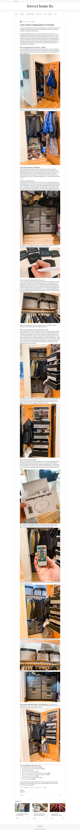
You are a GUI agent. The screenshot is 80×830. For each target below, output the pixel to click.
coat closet (44, 787)
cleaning (36, 787)
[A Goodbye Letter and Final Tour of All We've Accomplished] (22, 807)
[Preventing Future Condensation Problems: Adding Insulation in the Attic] (57, 807)
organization (26, 787)
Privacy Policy (40, 826)
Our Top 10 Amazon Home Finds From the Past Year (39, 814)
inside (22, 787)
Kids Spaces (50, 14)
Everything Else (22, 791)
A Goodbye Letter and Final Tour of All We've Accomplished (22, 814)
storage (31, 787)
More (55, 14)
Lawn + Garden (39, 14)
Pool (44, 14)
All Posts (16, 14)
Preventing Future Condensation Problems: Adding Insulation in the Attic (57, 814)
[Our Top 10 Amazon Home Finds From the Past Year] (40, 807)
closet (40, 787)
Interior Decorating (30, 14)
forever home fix (40, 6)
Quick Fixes (22, 14)
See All (64, 801)
